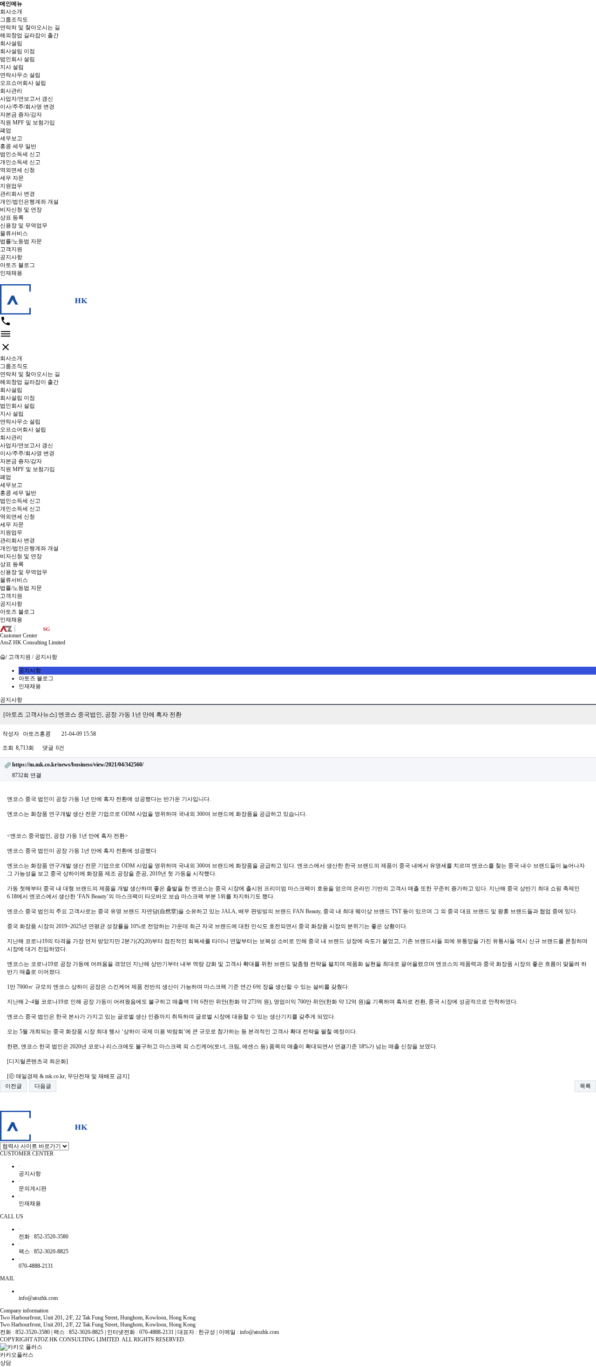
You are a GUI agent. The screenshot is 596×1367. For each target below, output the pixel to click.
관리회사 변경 (17, 194)
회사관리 (11, 91)
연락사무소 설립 (20, 75)
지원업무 (11, 186)
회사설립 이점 (17, 51)
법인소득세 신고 (20, 154)
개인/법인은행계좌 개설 (29, 201)
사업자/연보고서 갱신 (26, 99)
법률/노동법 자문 (21, 241)
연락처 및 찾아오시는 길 (30, 27)
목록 (585, 1086)
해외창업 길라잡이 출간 (29, 35)
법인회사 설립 (17, 59)
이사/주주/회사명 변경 (27, 106)
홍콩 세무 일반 (18, 146)
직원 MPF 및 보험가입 (27, 122)
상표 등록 (12, 217)
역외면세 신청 (17, 170)
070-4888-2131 (36, 1262)
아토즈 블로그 (17, 265)
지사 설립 (12, 67)
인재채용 (11, 273)
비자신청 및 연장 (21, 209)
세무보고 (11, 138)
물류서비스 (14, 233)
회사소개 (11, 11)
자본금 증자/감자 (21, 114)
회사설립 (11, 43)
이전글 (13, 1086)
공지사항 (11, 257)
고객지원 (11, 249)
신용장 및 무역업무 (23, 225)
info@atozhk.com (38, 1298)
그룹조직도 (14, 19)
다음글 (42, 1086)
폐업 (5, 130)
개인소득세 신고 (20, 162)
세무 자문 (12, 178)
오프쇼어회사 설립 (23, 83)
